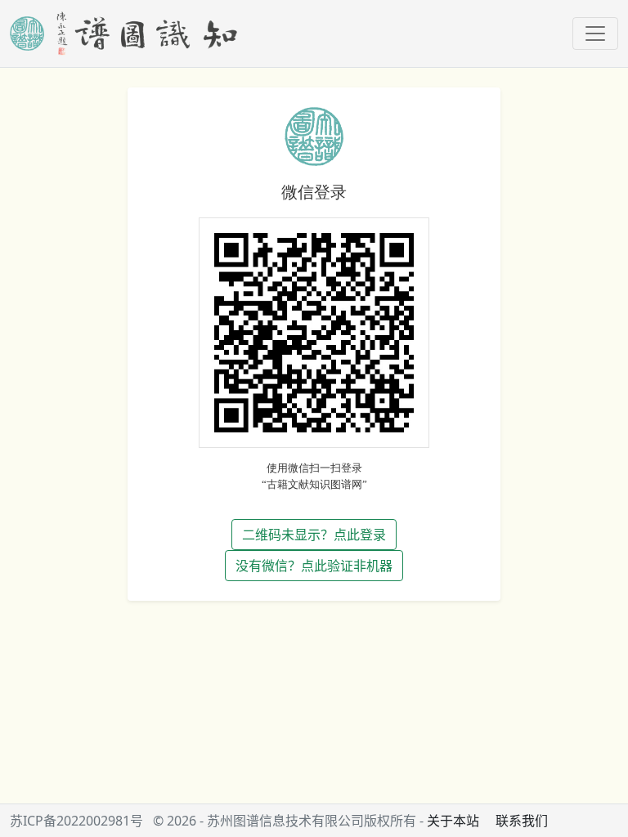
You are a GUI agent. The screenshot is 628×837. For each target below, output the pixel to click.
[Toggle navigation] (595, 33)
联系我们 (522, 821)
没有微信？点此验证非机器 (314, 566)
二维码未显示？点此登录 (314, 535)
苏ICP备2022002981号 (76, 821)
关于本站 (453, 821)
